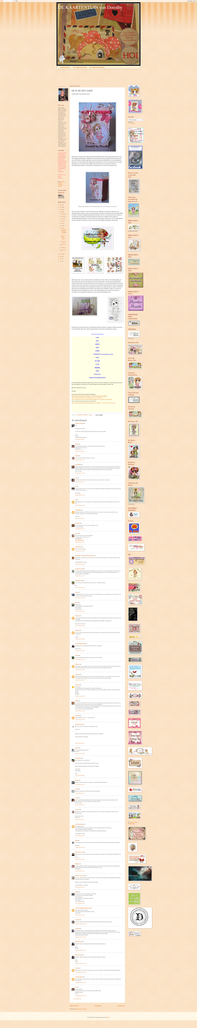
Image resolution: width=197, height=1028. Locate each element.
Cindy (76, 592)
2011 (61, 205)
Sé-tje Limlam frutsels (80, 643)
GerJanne (77, 684)
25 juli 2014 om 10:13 (80, 871)
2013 (61, 209)
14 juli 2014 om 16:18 (80, 518)
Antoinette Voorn (79, 569)
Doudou (77, 780)
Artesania (77, 928)
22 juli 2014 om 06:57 (80, 835)
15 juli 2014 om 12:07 (80, 650)
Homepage (98, 1006)
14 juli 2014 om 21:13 (80, 576)
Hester (76, 602)
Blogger (107, 1017)
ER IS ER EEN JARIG (63, 237)
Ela (76, 500)
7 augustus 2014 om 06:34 (80, 972)
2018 (61, 261)
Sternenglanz (78, 758)
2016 (61, 256)
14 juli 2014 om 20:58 (80, 564)
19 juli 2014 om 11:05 (80, 784)
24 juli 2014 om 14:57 (80, 859)
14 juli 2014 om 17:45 (80, 542)
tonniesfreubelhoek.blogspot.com (82, 908)
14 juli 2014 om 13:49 (80, 495)
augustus (63, 241)
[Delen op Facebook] (100, 415)
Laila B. (77, 748)
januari (62, 214)
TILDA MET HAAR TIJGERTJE (63, 232)
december (63, 250)
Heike (76, 840)
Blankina (77, 864)
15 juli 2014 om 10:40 (80, 639)
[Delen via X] (99, 415)
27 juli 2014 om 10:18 (80, 903)
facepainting (78, 510)
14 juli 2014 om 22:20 (80, 587)
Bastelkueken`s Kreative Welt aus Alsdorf (84, 555)
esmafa (76, 789)
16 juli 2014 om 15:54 (80, 680)
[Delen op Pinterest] (102, 415)
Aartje (76, 798)
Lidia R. (77, 968)
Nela (76, 987)
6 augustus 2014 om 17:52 (80, 950)
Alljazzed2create (79, 580)
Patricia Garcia (78, 941)
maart (62, 218)
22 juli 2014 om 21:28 (80, 847)
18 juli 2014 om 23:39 (80, 753)
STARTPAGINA (65, 67)
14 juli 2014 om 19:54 (80, 551)
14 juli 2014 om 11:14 (80, 460)
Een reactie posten (77, 998)
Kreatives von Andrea (80, 875)
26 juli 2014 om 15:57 (80, 887)
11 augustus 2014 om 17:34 (81, 995)
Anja (76, 478)
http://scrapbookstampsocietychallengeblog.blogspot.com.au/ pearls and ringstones (92, 399)
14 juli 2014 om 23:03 (80, 611)
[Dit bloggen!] (97, 415)
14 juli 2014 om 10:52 (80, 451)
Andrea (77, 655)
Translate (133, 123)
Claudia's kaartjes (79, 423)
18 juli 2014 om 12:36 (80, 711)
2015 (61, 254)
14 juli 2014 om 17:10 (80, 528)
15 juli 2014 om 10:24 (80, 625)
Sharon (76, 444)
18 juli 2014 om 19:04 (80, 719)
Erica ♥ (76, 533)
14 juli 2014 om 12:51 (80, 482)
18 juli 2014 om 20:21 (80, 743)
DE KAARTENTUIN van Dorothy (90, 7)
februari (63, 216)
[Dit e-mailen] (96, 415)
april (62, 221)
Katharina (77, 523)
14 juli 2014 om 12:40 (80, 473)
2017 (61, 259)
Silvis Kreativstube (79, 824)
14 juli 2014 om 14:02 (80, 505)
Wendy (77, 701)
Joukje (76, 892)
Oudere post (121, 1006)
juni (62, 225)
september (63, 244)
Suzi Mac (77, 809)
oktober (63, 247)
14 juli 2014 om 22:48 (80, 598)
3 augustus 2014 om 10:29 (80, 924)
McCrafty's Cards (79, 852)
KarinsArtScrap (79, 724)
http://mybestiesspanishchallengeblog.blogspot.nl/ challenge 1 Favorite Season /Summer (93, 402)
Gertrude (77, 919)
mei (62, 223)
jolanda (77, 455)
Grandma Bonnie (79, 977)
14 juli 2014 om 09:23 (80, 439)
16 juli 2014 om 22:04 (80, 696)
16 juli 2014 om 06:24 (80, 669)
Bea (76, 486)
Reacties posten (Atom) (81, 1009)
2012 (61, 207)
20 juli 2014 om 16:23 (80, 819)
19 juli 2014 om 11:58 (80, 793)
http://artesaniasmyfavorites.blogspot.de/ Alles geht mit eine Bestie (89, 396)
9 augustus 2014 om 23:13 (80, 982)
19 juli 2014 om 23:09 (80, 805)
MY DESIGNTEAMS (80, 67)
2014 (61, 212)
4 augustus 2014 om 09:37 (80, 937)
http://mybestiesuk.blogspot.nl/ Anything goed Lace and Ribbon (87, 397)
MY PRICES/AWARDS (97, 67)
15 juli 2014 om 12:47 (80, 659)
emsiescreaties (78, 547)
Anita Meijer (78, 464)
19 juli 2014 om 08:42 (80, 775)
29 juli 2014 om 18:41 (80, 915)
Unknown (77, 616)
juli (62, 228)
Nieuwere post (74, 1006)
